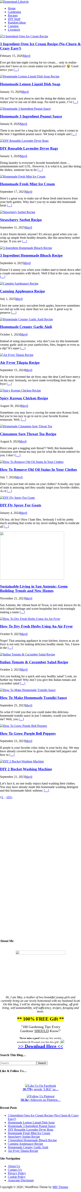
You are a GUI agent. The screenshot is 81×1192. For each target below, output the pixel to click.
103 (8, 797)
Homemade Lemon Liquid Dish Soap (30, 84)
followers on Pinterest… (41, 1100)
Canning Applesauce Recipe (22, 291)
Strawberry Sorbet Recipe (21, 220)
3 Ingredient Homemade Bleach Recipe (31, 255)
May (26, 55)
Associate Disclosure (21, 1180)
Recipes (13, 15)
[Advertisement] (40, 872)
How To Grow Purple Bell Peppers (28, 733)
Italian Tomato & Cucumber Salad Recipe (34, 662)
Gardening (14, 12)
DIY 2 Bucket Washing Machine (26, 769)
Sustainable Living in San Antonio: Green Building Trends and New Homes (34, 588)
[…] (16, 69)
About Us (14, 1166)
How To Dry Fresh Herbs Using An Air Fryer (36, 626)
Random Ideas (17, 22)
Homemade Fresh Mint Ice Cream (27, 184)
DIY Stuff (14, 19)
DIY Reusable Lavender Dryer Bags (29, 148)
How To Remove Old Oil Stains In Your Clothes (38, 469)
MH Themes (60, 1187)
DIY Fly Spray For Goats (20, 505)
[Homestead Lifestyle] (14, 1)
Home (12, 8)
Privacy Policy (17, 1173)
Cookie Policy (17, 1176)
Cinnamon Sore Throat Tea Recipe (28, 434)
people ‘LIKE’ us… (41, 1089)
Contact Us (15, 1169)
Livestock (14, 29)
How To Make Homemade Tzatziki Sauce (33, 698)
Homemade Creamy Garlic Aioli (26, 327)
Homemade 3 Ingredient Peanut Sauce (31, 116)
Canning (13, 26)
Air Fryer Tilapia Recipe (20, 362)
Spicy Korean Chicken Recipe (24, 398)
